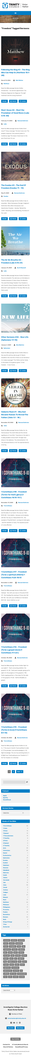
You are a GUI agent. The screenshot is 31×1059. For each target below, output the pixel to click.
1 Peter (5, 831)
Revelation (6, 914)
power (17, 964)
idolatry (6, 958)
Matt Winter (19, 80)
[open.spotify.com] (20, 1022)
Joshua (5, 890)
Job (4, 882)
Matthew (6, 83)
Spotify (5, 797)
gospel (10, 952)
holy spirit (6, 955)
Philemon (6, 904)
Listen (24, 101)
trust (5, 977)
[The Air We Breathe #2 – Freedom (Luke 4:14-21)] (15, 254)
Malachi (5, 897)
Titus (5, 924)
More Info (10, 1028)
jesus (11, 958)
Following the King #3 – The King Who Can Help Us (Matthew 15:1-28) (15, 73)
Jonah (5, 887)
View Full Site (15, 1039)
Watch (14, 101)
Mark (4, 899)
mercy (24, 961)
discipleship (19, 943)
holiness (21, 952)
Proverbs (6, 909)
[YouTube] (14, 1022)
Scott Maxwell (21, 268)
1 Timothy (6, 838)
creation (12, 943)
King (5, 961)
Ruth (4, 919)
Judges (5, 892)
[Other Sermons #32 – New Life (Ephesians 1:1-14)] (15, 331)
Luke (5, 124)
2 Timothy (6, 845)
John (5, 425)
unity (10, 977)
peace (11, 964)
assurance (6, 940)
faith (19, 946)
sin (21, 970)
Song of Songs (7, 922)
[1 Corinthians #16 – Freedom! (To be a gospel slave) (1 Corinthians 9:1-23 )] (15, 641)
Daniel (5, 853)
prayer (22, 964)
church (6, 943)
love (20, 961)
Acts (4, 848)
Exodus (6, 196)
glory (5, 952)
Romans (5, 917)
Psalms (5, 912)
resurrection (15, 967)
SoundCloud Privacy (21, 1047)
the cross (13, 973)
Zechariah (6, 927)
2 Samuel (6, 843)
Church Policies (8, 1047)
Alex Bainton (20, 345)
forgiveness (7, 949)
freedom (14, 949)
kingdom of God (12, 961)
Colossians (6, 850)
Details (4, 101)
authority (14, 940)
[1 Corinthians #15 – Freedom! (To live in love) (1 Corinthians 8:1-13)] (15, 721)
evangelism (13, 946)
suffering (6, 973)
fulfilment (21, 949)
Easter (6, 946)
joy (15, 958)
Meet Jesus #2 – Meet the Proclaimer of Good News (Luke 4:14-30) (15, 113)
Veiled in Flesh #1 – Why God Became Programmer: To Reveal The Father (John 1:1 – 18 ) (14, 415)
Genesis (5, 867)
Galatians (6, 865)
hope (12, 955)
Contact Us (6, 1044)
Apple (5, 795)
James (5, 877)
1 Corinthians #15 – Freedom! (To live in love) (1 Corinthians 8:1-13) (14, 730)
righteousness (8, 970)
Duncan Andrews (22, 120)
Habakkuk (6, 870)
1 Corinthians (8, 505)
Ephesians (7, 348)
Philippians (6, 907)
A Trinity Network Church (20, 1044)
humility (18, 955)
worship (22, 977)
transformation (22, 973)
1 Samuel (6, 833)
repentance (7, 967)
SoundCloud (7, 799)
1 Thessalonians (8, 835)
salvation (16, 970)
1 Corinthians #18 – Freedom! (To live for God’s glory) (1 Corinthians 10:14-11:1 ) (14, 495)
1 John (5, 828)
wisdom (16, 977)
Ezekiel (5, 862)
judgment (20, 958)
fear (23, 946)
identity (24, 955)
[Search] (27, 782)
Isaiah (5, 875)
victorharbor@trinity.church (17, 1018)
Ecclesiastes (7, 855)
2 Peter (5, 840)
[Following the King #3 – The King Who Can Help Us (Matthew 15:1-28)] (15, 64)
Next (19, 771)
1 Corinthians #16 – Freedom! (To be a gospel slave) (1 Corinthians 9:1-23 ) (14, 650)
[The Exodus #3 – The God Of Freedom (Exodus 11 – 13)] (15, 179)
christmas (21, 940)
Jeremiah (6, 880)
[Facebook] (11, 1022)
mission (6, 964)
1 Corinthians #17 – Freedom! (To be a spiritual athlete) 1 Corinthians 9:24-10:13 (14, 575)
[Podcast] (17, 1022)
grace (15, 952)
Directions (20, 1028)
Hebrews (6, 872)
